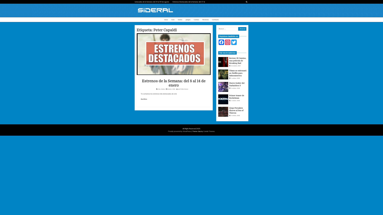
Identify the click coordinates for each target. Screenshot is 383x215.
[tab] (227, 53)
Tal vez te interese (227, 53)
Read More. (144, 99)
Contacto (215, 20)
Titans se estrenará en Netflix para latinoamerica (237, 73)
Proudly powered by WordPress (179, 131)
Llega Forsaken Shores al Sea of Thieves (236, 110)
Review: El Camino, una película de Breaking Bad (237, 60)
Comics (196, 20)
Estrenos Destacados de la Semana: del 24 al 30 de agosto (147, 2)
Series (180, 20)
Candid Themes (209, 131)
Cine (172, 20)
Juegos (188, 20)
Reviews (205, 20)
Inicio (166, 20)
